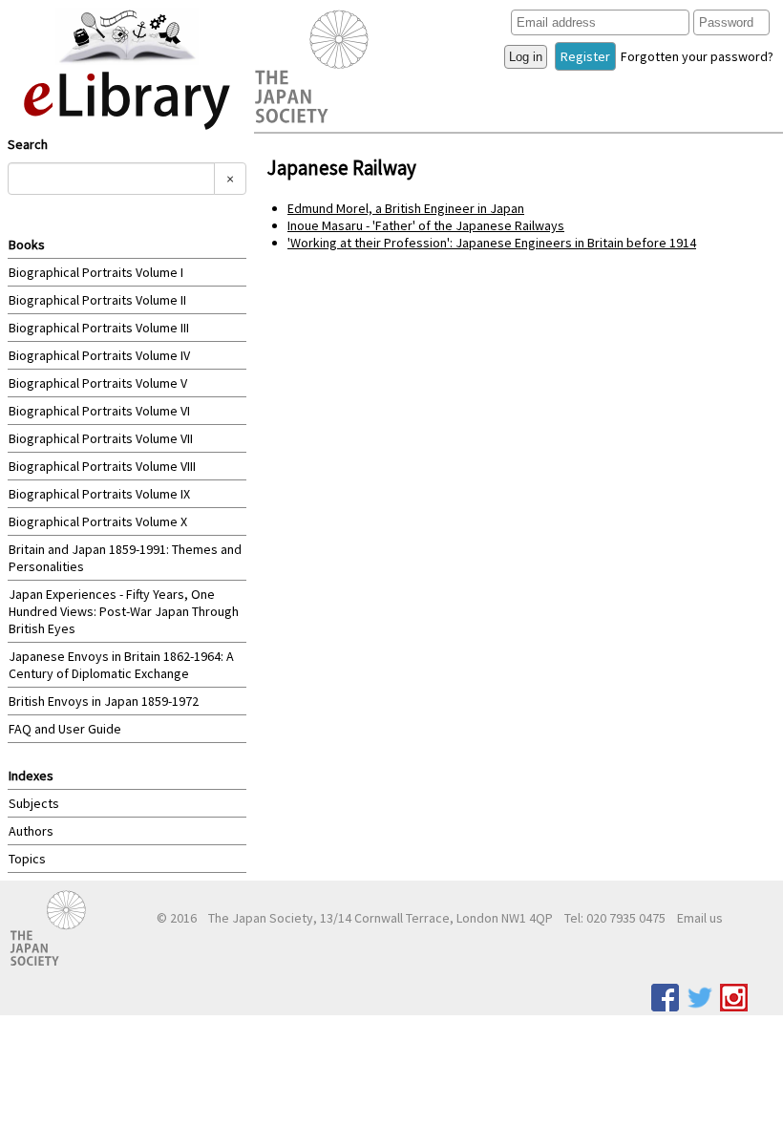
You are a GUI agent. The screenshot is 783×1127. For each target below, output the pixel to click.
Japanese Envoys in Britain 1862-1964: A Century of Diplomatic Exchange (121, 665)
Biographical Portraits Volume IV (99, 355)
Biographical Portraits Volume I (96, 272)
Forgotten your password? (697, 56)
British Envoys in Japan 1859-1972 (104, 701)
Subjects (34, 803)
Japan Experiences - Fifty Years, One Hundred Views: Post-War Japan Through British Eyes (124, 611)
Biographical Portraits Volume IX (99, 493)
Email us (700, 917)
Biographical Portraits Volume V (98, 383)
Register (585, 56)
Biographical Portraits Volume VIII (102, 466)
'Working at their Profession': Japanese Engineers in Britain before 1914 (491, 242)
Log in (525, 57)
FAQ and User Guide (65, 728)
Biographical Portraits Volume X (98, 521)
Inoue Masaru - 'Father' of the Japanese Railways (425, 225)
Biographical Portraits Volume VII (101, 438)
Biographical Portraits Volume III (99, 327)
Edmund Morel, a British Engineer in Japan (405, 208)
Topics (27, 858)
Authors (31, 831)
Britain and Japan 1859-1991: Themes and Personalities (125, 558)
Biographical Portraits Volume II (97, 299)
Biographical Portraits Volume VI (99, 410)
